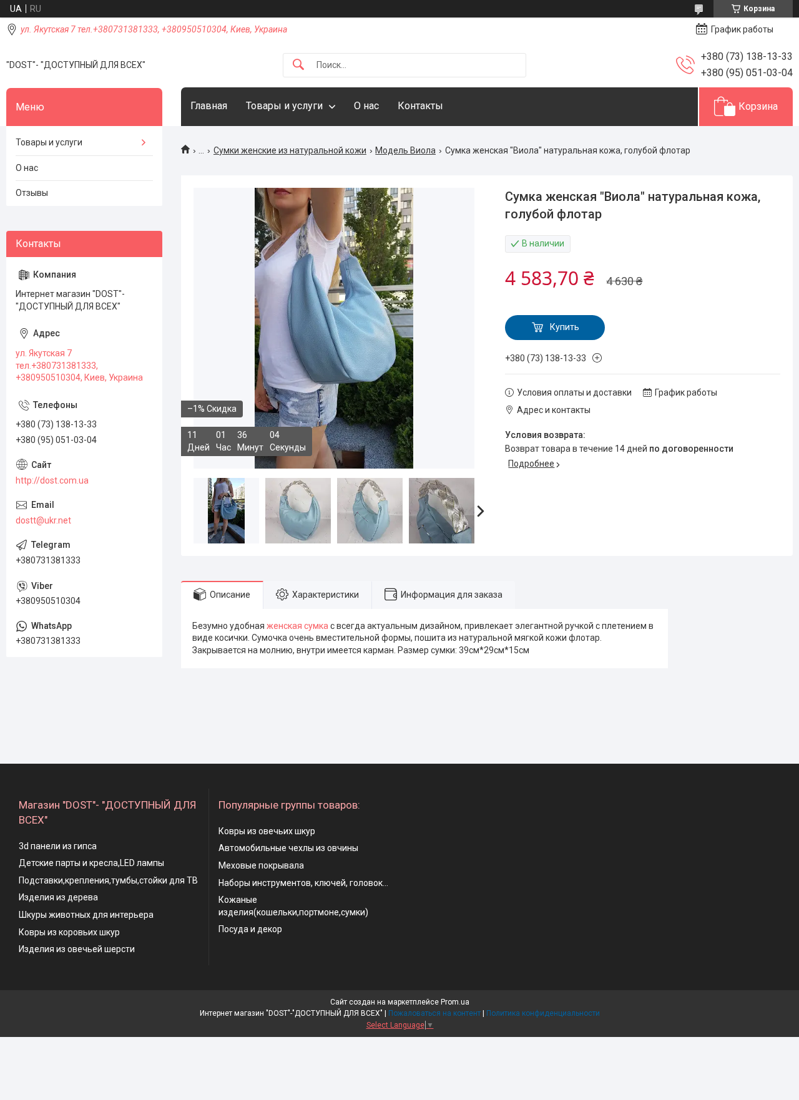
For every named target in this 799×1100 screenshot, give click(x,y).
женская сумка (297, 626)
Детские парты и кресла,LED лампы (91, 863)
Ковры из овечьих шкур (266, 831)
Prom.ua (455, 1002)
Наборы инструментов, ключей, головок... (303, 883)
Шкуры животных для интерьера (86, 915)
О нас (366, 106)
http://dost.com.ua (52, 480)
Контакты (420, 106)
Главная (208, 106)
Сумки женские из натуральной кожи (289, 150)
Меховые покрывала (261, 865)
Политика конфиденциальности (543, 1013)
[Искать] (298, 65)
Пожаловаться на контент (434, 1013)
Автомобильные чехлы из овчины (288, 848)
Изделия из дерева (58, 897)
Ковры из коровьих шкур (69, 932)
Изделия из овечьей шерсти (77, 949)
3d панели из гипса (58, 846)
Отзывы (32, 193)
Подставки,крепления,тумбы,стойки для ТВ (108, 880)
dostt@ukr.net (43, 520)
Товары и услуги (284, 106)
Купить (564, 327)
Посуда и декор (250, 929)
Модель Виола (405, 150)
